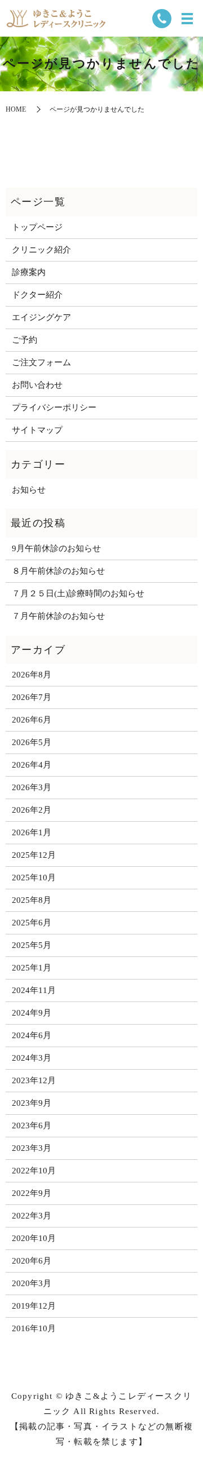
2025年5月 (31, 945)
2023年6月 (31, 1125)
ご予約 (24, 339)
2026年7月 (31, 697)
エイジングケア (41, 317)
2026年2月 (31, 809)
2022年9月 (31, 1193)
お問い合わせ (37, 384)
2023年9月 (31, 1102)
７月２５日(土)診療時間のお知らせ (78, 593)
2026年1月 (31, 832)
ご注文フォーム (41, 362)
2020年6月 (31, 1260)
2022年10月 (34, 1170)
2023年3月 (31, 1148)
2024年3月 (31, 1057)
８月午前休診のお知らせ (58, 570)
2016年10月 (34, 1328)
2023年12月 (34, 1080)
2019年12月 (34, 1305)
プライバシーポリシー (54, 407)
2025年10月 (34, 877)
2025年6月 (31, 922)
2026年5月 (31, 742)
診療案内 (29, 272)
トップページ (37, 227)
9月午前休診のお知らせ (56, 548)
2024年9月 (31, 1012)
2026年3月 (31, 787)
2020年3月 (31, 1283)
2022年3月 (31, 1215)
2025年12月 (34, 854)
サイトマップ (37, 430)
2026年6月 (31, 719)
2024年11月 (34, 990)
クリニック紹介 (41, 249)
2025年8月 (31, 900)
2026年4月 (31, 764)
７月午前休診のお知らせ (58, 616)
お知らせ (29, 489)
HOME (16, 109)
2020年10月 (34, 1238)
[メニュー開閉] (187, 18)
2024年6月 (31, 1035)
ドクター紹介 (37, 294)
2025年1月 (31, 967)
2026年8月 (31, 674)
